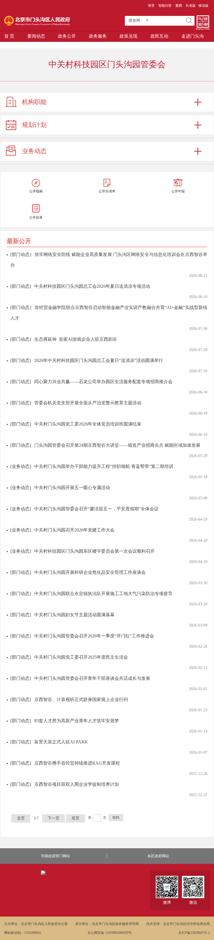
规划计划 (34, 124)
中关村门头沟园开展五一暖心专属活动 (72, 487)
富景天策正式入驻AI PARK (61, 742)
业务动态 (34, 151)
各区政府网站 (158, 856)
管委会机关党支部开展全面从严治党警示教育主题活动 (87, 402)
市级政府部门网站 (55, 856)
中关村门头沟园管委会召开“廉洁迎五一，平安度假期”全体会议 (96, 508)
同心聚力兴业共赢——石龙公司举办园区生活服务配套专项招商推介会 (103, 381)
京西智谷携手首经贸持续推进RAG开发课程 (77, 763)
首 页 (9, 36)
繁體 (178, 6)
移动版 (203, 6)
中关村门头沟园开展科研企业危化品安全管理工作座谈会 (90, 572)
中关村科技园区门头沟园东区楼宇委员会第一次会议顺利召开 (94, 551)
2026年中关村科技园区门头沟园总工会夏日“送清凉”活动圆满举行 (98, 360)
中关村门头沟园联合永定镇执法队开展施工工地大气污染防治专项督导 (103, 593)
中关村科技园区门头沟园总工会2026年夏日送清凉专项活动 (92, 286)
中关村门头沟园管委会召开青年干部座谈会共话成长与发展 (92, 678)
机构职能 (34, 101)
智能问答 (165, 6)
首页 (21, 818)
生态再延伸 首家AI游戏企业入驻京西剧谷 (75, 339)
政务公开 (67, 36)
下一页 (53, 818)
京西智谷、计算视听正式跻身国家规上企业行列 (81, 699)
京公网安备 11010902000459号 (109, 933)
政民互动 (159, 36)
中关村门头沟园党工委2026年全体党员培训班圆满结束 (87, 424)
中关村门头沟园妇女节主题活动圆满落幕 (74, 614)
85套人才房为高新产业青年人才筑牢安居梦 (76, 720)
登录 (151, 6)
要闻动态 (36, 36)
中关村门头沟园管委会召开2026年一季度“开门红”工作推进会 (94, 636)
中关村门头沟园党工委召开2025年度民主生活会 (81, 657)
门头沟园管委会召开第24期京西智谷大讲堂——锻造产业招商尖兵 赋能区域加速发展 (117, 445)
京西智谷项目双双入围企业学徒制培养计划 (76, 784)
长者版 (191, 6)
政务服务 (98, 36)
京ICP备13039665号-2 (194, 933)
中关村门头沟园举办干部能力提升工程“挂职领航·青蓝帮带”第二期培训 (103, 466)
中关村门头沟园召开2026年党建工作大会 (74, 530)
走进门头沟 (192, 36)
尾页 (75, 818)
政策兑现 (128, 36)
